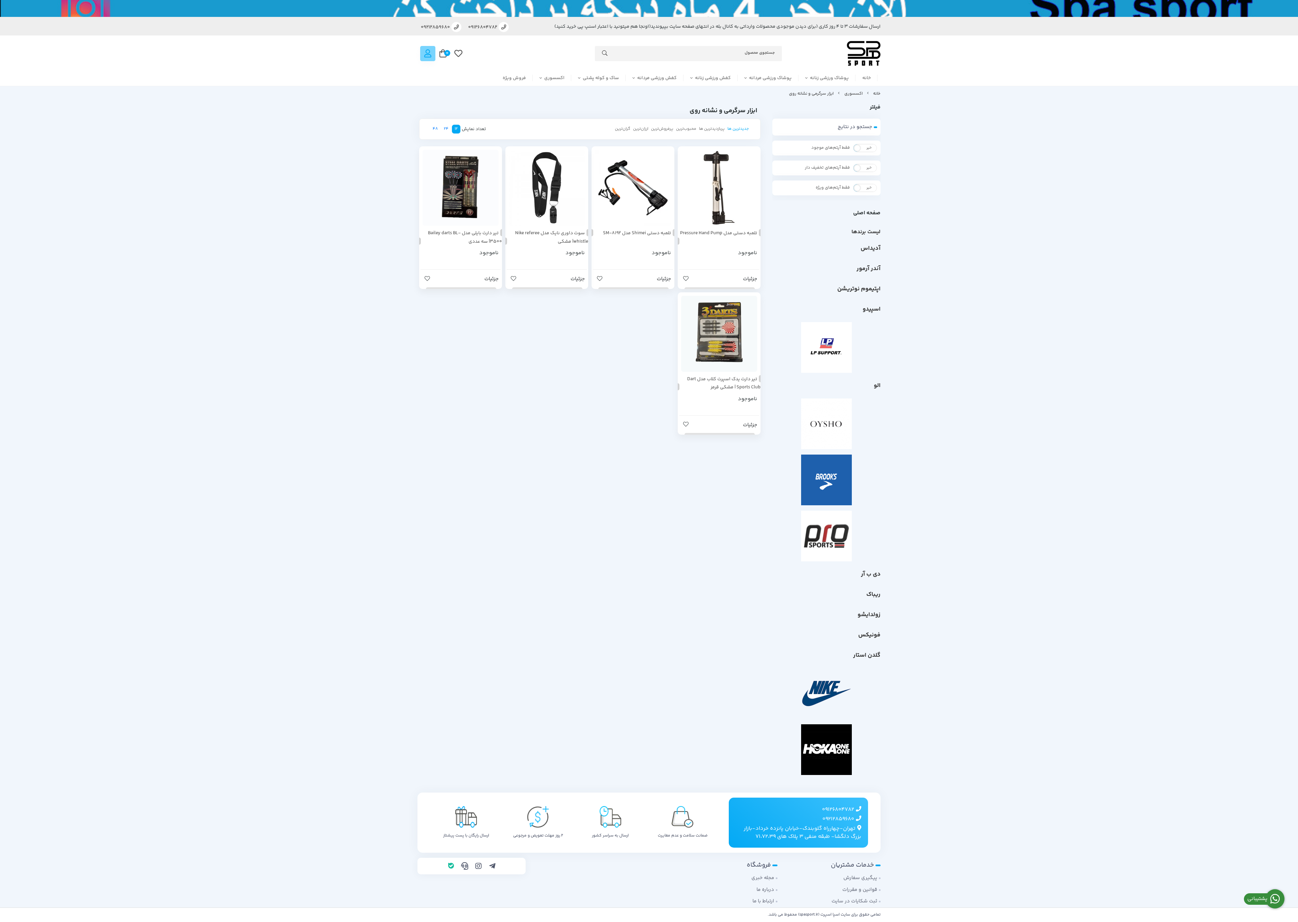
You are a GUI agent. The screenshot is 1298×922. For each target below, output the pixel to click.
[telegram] (492, 867)
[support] (464, 867)
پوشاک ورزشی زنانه (829, 78)
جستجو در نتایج (855, 127)
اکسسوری (554, 78)
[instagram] (478, 867)
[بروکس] (826, 480)
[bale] (451, 867)
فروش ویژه (514, 78)
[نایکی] (826, 693)
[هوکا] (826, 750)
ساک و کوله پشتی (601, 78)
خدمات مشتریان (852, 865)
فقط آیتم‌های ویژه (833, 187)
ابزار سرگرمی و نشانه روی (811, 93)
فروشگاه (759, 865)
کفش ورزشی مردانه (657, 78)
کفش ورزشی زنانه (713, 78)
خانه (866, 78)
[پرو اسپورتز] (826, 536)
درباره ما (765, 890)
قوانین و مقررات (859, 890)
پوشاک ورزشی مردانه (770, 78)
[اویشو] (826, 424)
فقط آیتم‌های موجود (830, 147)
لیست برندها (866, 232)
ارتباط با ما (763, 901)
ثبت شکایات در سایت (854, 901)
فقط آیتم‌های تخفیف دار (827, 167)
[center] (605, 55)
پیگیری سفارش (860, 878)
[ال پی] (826, 347)
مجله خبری (762, 878)
